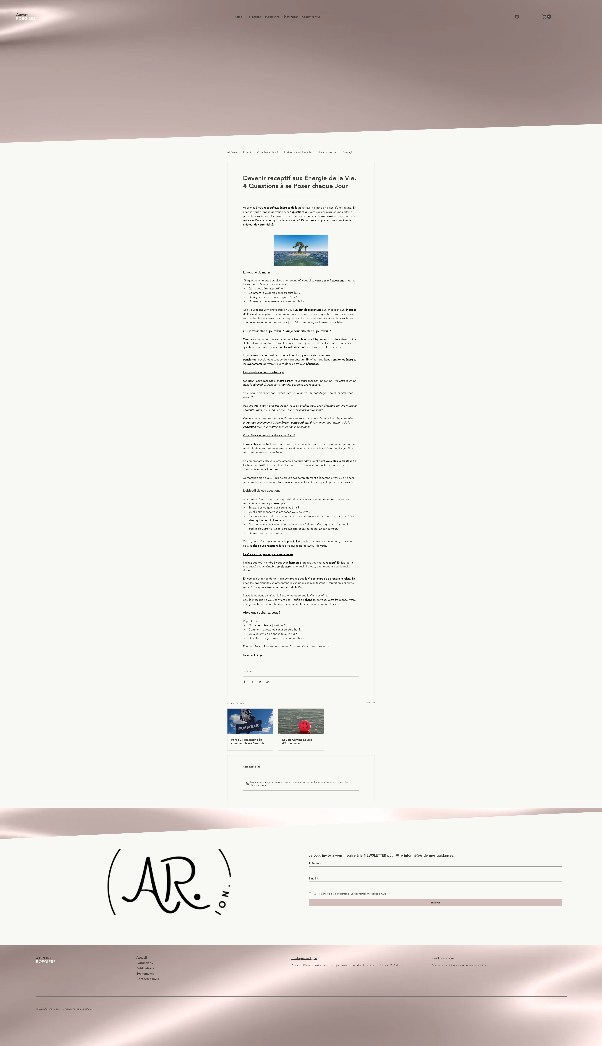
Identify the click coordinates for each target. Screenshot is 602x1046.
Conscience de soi (267, 152)
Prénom (315, 861)
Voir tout (370, 702)
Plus (361, 152)
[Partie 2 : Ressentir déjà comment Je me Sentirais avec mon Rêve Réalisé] (250, 721)
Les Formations (443, 956)
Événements (145, 971)
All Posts (232, 152)
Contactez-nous (147, 977)
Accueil (141, 955)
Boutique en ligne (304, 956)
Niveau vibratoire (326, 152)
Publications (145, 966)
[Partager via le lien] (267, 681)
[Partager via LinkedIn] (259, 681)
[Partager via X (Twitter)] (252, 681)
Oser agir (348, 152)
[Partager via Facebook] (244, 681)
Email (313, 876)
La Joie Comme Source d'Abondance (297, 741)
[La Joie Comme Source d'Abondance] (301, 721)
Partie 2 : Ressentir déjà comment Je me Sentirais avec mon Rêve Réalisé (247, 741)
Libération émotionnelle (297, 152)
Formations (144, 961)
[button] (547, 16)
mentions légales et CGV (78, 1006)
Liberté (247, 152)
